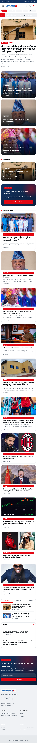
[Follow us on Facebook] (35, 2)
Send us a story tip (8, 703)
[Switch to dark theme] (30, 6)
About (12, 738)
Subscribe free (19, 202)
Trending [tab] (30, 600)
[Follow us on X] (31, 2)
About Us (11, 11)
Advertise (26, 1)
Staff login (23, 738)
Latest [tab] (7, 600)
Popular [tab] (18, 600)
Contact (17, 738)
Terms (3, 729)
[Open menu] (3, 6)
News (25, 11)
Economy (32, 11)
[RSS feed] (11, 698)
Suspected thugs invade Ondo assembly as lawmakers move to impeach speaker (18, 49)
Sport (21, 719)
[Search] (26, 6)
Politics (22, 716)
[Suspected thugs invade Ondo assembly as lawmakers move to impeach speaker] (18, 29)
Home (4, 11)
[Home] (11, 6)
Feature (19, 11)
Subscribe (18, 679)
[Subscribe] (34, 6)
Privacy (3, 727)
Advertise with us (8, 705)
